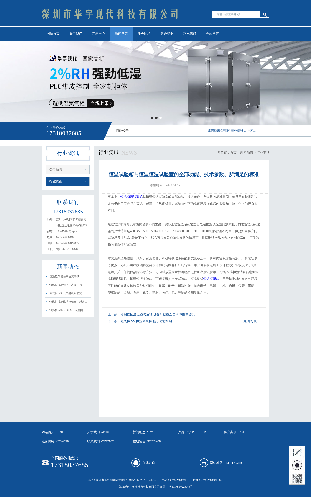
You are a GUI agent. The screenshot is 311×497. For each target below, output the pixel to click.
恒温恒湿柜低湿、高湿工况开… (68, 285)
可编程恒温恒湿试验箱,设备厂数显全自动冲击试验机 (157, 314)
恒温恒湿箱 (211, 279)
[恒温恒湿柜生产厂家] (110, 26)
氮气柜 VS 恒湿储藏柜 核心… (67, 293)
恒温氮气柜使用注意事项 (64, 276)
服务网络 (144, 33)
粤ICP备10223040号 (181, 486)
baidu (229, 462)
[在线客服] (297, 465)
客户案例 (167, 33)
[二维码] (297, 478)
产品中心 (98, 33)
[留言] (297, 452)
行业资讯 (55, 181)
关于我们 (75, 33)
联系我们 (189, 33)
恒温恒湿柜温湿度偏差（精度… (68, 301)
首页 (233, 152)
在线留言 (212, 33)
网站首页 (53, 33)
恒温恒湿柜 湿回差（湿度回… (67, 310)
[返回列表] (249, 321)
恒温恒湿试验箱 (131, 197)
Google (240, 462)
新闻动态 (121, 33)
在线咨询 (148, 462)
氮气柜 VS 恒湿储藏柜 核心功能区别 (146, 321)
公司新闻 (55, 169)
